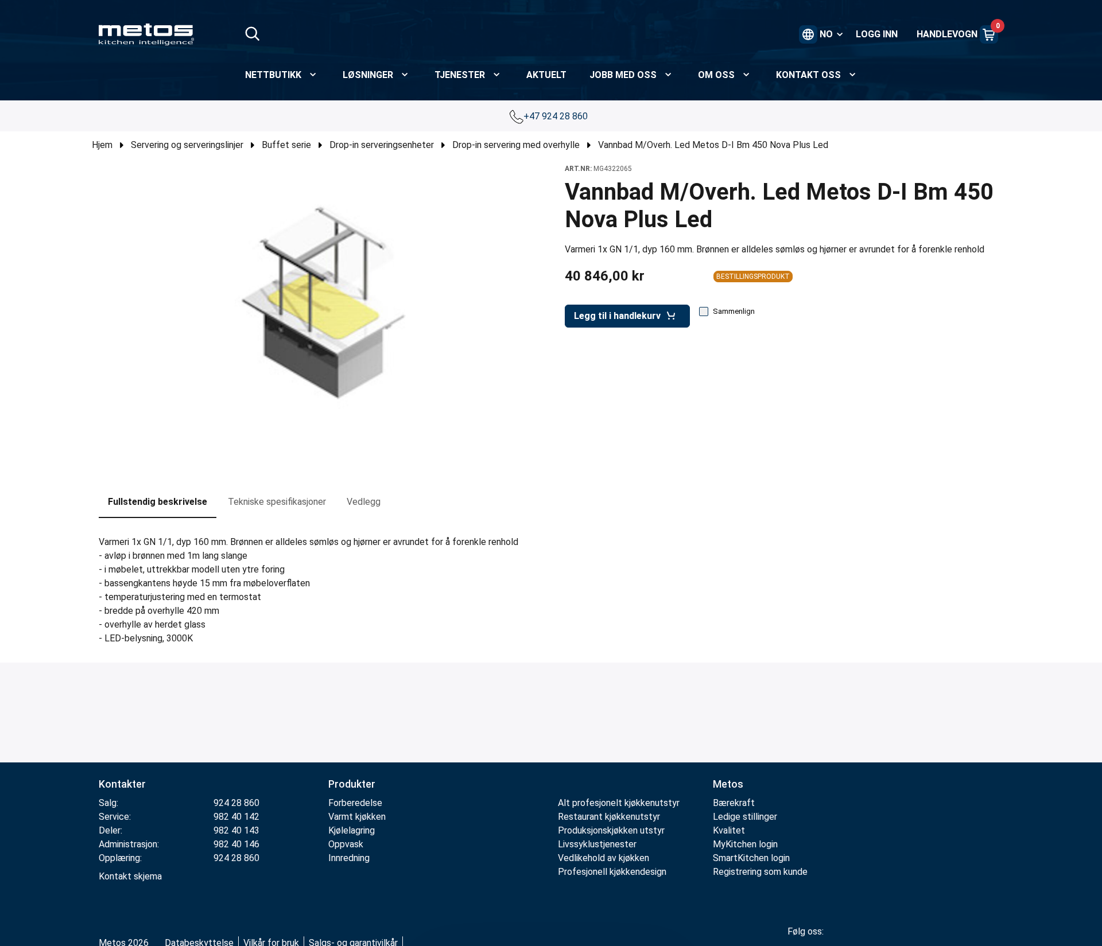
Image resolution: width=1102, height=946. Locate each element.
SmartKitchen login (751, 857)
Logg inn (877, 34)
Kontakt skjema (130, 876)
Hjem (102, 144)
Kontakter (122, 784)
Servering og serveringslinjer (187, 144)
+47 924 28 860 (556, 116)
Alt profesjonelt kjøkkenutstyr (619, 802)
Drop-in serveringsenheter (381, 144)
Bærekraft (734, 802)
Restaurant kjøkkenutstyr (609, 816)
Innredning (349, 857)
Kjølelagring (351, 830)
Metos (728, 784)
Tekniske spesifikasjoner (277, 501)
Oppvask (345, 844)
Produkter (351, 784)
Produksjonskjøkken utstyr (611, 830)
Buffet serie (286, 144)
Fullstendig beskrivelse (157, 501)
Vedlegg (364, 501)
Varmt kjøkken (357, 816)
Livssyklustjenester (597, 844)
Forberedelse (355, 802)
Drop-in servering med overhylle (516, 144)
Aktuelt (546, 74)
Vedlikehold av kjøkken (603, 857)
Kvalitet (729, 830)
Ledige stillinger (745, 816)
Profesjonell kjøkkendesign (612, 871)
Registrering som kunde (760, 871)
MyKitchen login (745, 844)
